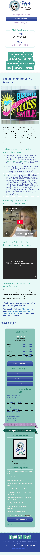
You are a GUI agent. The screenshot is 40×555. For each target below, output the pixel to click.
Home (11, 54)
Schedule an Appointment (20, 519)
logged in (8, 326)
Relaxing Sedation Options (13, 407)
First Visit (27, 59)
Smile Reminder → (20, 378)
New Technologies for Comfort (13, 397)
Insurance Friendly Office (12, 418)
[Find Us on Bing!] (25, 537)
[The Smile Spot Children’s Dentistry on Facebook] (11, 537)
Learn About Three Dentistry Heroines (18, 476)
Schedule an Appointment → (21, 18)
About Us (19, 54)
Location (29, 68)
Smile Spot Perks (27, 63)
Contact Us (18, 68)
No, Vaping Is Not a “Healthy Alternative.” (19, 503)
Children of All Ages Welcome (13, 400)
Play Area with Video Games (13, 411)
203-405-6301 (20, 45)
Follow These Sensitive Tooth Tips (17, 489)
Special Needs (12, 63)
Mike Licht (25, 309)
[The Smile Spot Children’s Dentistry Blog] (29, 537)
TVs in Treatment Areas (12, 413)
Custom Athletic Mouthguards (13, 409)
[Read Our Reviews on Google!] (20, 537)
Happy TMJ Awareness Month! (16, 511)
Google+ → (20, 373)
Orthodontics (15, 59)
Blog (9, 68)
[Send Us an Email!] (15, 537)
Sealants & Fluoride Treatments (14, 402)
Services (28, 54)
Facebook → (20, 383)
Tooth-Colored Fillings (12, 404)
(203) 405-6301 (10, 524)
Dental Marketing (16, 548)
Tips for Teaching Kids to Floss (16, 480)
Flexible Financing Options (13, 420)
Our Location (19, 30)
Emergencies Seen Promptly (13, 416)
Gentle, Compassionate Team (13, 395)
